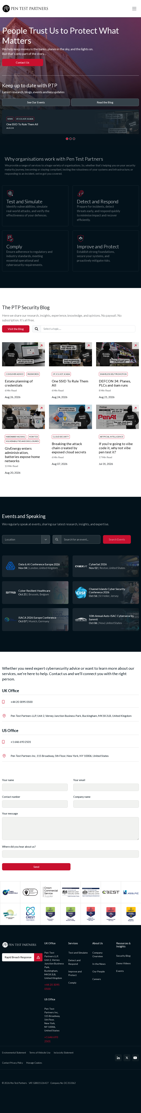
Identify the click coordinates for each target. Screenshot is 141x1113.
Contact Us (22, 62)
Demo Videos (123, 963)
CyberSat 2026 (98, 564)
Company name (81, 796)
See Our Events (36, 102)
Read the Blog (105, 102)
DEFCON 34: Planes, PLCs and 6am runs (115, 383)
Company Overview (97, 954)
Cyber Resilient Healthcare (34, 590)
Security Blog (123, 955)
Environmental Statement (14, 1052)
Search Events (117, 539)
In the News (99, 963)
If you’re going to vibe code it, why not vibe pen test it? (116, 448)
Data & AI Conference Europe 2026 (39, 564)
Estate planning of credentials (19, 383)
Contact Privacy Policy (12, 1062)
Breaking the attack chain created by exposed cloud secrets (69, 448)
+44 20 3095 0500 (21, 701)
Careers (96, 979)
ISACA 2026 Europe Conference (37, 617)
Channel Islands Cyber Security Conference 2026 (107, 590)
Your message (10, 813)
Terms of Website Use (39, 1052)
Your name (8, 780)
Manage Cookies (34, 1062)
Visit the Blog (16, 328)
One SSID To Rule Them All (22, 124)
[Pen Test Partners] (64, 8)
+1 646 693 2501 (21, 741)
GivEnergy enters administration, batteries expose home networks (22, 454)
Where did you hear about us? (19, 846)
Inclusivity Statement (63, 1052)
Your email (79, 780)
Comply (72, 982)
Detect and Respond (74, 962)
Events (120, 970)
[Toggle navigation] (134, 8)
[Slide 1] (67, 139)
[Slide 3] (74, 139)
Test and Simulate (78, 952)
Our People (98, 971)
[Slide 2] (70, 139)
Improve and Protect (75, 973)
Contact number (11, 796)
